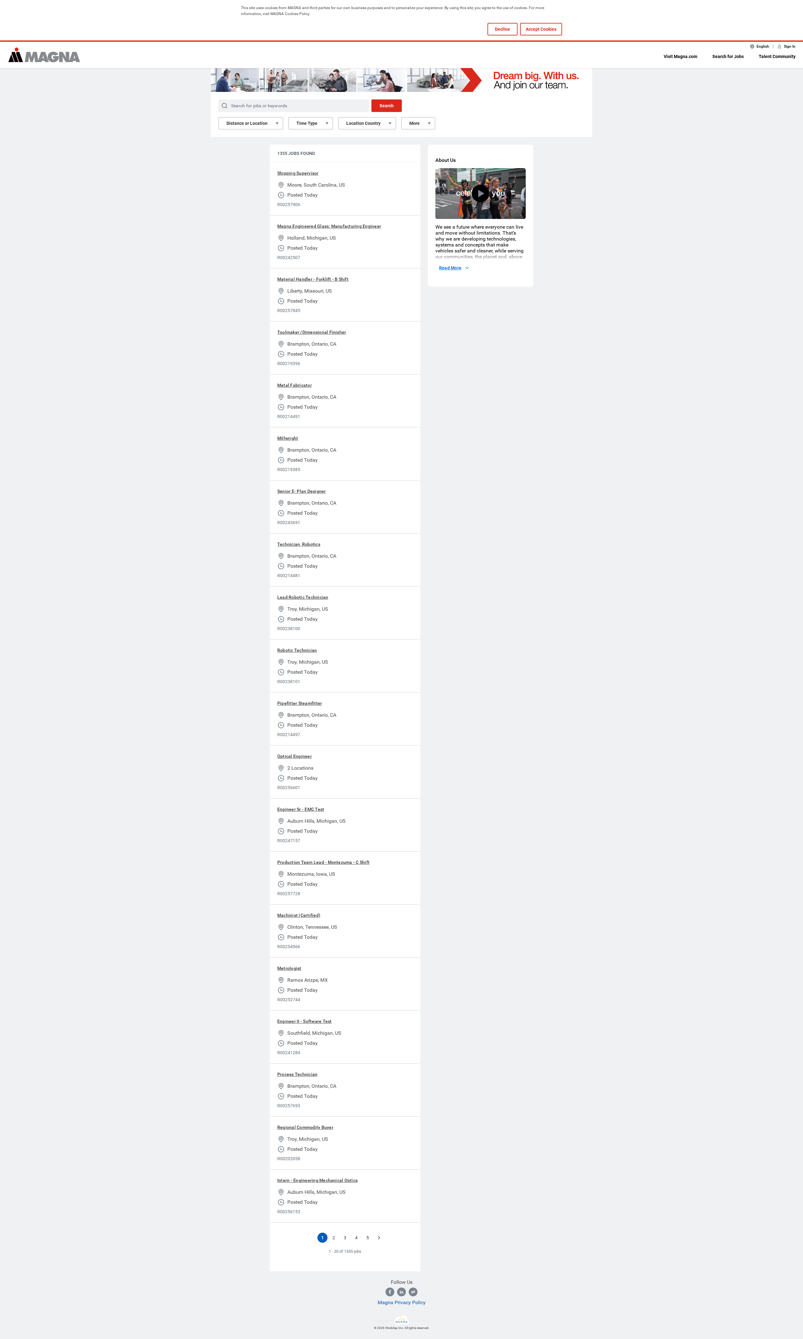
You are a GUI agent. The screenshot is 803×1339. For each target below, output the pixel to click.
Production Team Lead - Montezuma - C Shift (323, 862)
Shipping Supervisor (298, 173)
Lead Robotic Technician (302, 597)
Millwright (287, 438)
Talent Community (777, 56)
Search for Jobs (728, 56)
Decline (502, 29)
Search (387, 105)
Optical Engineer (294, 756)
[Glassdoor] (413, 1292)
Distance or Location (247, 123)
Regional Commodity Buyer (305, 1127)
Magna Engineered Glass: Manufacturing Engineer (329, 226)
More (414, 123)
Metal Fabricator (294, 385)
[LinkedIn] (401, 1292)
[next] (379, 1238)
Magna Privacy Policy (402, 1302)
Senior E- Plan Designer (301, 491)
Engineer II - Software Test (304, 1021)
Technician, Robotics (298, 544)
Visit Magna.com (680, 56)
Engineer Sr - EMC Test (300, 809)
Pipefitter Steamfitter (299, 703)
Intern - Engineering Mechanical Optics (317, 1180)
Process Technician (297, 1074)
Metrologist (289, 968)
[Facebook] (390, 1292)
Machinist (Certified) (298, 915)
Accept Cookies (541, 29)
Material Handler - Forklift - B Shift (312, 279)
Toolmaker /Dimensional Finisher (311, 332)
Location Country (363, 123)
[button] (480, 193)
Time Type (306, 123)
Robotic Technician (297, 650)
